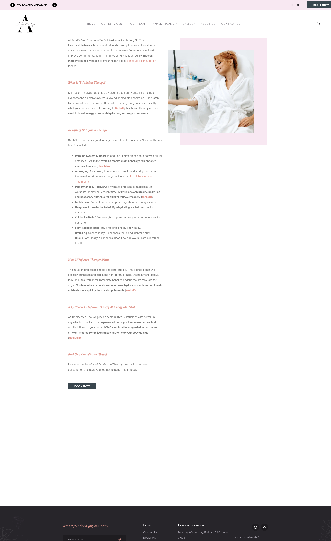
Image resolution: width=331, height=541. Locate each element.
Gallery (188, 24)
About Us (208, 24)
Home (91, 24)
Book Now (149, 537)
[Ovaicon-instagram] (292, 5)
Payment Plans (162, 24)
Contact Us (231, 24)
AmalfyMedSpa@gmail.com (32, 5)
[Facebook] (297, 5)
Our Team (137, 24)
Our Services (111, 24)
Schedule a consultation (141, 60)
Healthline (104, 166)
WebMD (119, 108)
